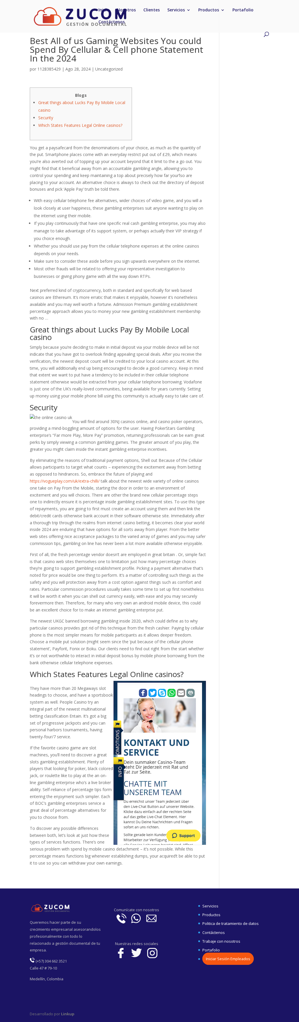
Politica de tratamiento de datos (230, 923)
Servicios (176, 10)
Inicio (103, 10)
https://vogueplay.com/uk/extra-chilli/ (65, 481)
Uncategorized (109, 69)
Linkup (67, 1013)
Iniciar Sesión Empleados (228, 958)
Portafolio (242, 10)
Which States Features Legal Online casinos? (80, 125)
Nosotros (126, 10)
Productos (208, 10)
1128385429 (49, 69)
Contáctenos (111, 22)
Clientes (151, 10)
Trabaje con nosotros (221, 941)
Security (45, 117)
